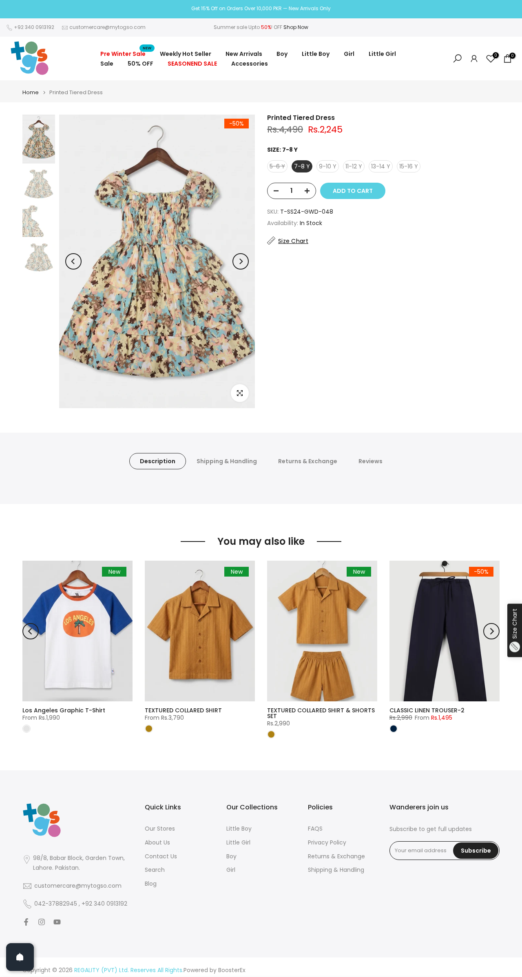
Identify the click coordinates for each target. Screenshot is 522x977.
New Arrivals (244, 54)
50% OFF (140, 64)
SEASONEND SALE (192, 64)
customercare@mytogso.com (107, 27)
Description (157, 461)
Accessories (249, 64)
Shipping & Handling (227, 461)
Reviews (370, 461)
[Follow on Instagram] (41, 922)
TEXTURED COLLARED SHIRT (183, 710)
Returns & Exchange (307, 461)
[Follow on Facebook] (26, 922)
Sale (106, 64)
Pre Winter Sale (126, 53)
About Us (157, 843)
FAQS (315, 829)
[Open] (20, 957)
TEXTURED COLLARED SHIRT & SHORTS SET (321, 713)
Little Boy (316, 54)
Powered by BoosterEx (215, 970)
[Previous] (73, 261)
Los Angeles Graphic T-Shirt (63, 710)
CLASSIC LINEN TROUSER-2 (426, 710)
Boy (282, 54)
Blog (151, 884)
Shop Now (295, 27)
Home (30, 92)
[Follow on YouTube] (57, 922)
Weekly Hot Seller (185, 54)
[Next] (240, 261)
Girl (349, 54)
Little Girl (382, 54)
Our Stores (160, 829)
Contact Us (161, 856)
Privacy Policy (327, 843)
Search (155, 870)
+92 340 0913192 (34, 27)
